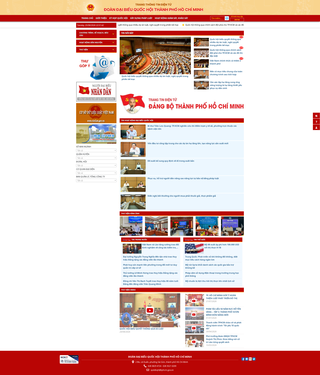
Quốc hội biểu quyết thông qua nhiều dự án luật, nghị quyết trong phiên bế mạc (122, 24)
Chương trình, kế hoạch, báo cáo (93, 33)
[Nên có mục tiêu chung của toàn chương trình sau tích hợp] (160, 71)
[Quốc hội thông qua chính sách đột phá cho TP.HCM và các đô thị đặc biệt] (151, 71)
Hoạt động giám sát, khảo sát (171, 18)
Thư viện (83, 49)
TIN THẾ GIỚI (199, 239)
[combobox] (96, 150)
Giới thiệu (101, 18)
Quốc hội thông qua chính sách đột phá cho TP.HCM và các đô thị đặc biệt (202, 24)
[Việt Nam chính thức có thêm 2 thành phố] (155, 71)
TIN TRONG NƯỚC (139, 239)
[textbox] (96, 150)
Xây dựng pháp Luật (141, 18)
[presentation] (121, 226)
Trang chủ (87, 18)
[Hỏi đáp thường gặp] (316, 121)
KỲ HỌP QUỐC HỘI (118, 18)
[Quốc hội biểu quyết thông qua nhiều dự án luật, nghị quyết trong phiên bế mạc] (146, 71)
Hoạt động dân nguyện (90, 42)
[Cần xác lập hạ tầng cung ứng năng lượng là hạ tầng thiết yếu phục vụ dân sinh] (164, 71)
